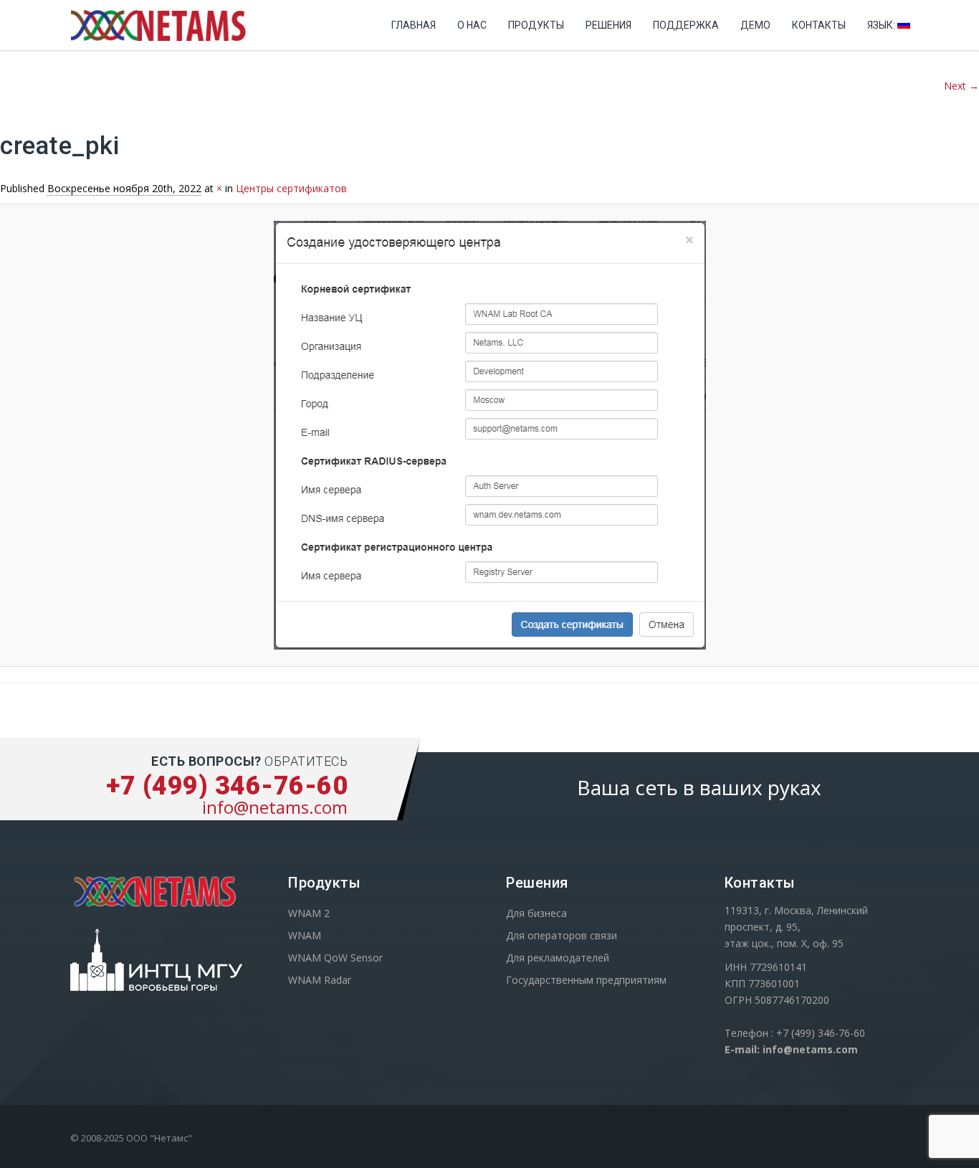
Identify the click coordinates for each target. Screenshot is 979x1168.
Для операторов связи (561, 935)
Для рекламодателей (557, 957)
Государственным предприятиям (586, 980)
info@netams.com (275, 807)
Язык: (882, 25)
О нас (472, 25)
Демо (755, 25)
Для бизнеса (536, 913)
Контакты (819, 25)
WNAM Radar (319, 980)
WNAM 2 (309, 913)
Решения (608, 25)
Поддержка (686, 25)
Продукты (536, 25)
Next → (961, 85)
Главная (413, 25)
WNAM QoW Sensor (335, 957)
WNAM (304, 935)
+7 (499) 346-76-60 (227, 786)
